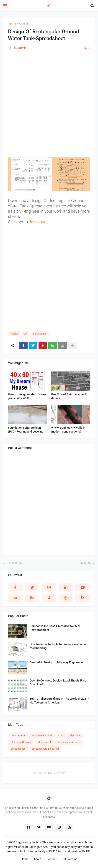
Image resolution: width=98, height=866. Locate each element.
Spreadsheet (40, 333)
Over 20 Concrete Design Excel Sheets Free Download (58, 682)
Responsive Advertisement (49, 773)
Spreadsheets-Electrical (45, 748)
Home (12, 23)
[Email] (62, 345)
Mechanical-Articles (68, 742)
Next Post (86, 562)
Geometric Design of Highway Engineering (57, 662)
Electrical (75, 735)
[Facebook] (23, 345)
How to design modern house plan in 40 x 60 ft (27, 396)
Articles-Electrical (41, 735)
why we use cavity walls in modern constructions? (68, 429)
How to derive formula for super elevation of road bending (58, 646)
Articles (24, 23)
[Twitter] (33, 345)
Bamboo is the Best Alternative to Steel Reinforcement (55, 628)
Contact (51, 859)
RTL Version (69, 859)
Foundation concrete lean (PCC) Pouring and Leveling (25, 429)
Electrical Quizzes (21, 742)
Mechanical (44, 742)
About (37, 859)
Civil (25, 333)
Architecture (18, 735)
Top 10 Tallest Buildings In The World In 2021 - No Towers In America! (59, 700)
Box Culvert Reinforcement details (68, 396)
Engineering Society (28, 842)
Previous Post (14, 562)
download (37, 221)
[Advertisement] (49, 108)
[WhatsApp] (52, 345)
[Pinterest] (43, 345)
